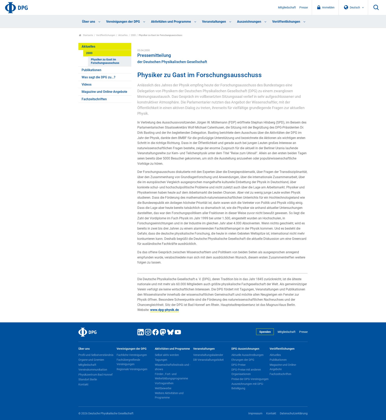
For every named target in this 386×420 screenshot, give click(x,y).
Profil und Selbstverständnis (95, 355)
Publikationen (91, 70)
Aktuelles (123, 35)
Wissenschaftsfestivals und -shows (172, 367)
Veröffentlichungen (286, 22)
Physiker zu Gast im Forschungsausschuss (105, 61)
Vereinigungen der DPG (123, 22)
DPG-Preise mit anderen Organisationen (246, 372)
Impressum (255, 413)
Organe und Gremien (91, 359)
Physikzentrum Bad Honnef (95, 374)
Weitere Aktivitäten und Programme (169, 395)
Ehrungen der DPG (242, 359)
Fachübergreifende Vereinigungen (128, 362)
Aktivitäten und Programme (171, 22)
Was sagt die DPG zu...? (98, 77)
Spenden (265, 332)
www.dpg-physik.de (164, 310)
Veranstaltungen (214, 22)
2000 (133, 35)
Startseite (87, 35)
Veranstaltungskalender (208, 355)
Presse (303, 7)
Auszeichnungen (249, 22)
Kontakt (83, 384)
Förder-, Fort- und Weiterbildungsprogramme (171, 376)
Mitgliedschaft (287, 7)
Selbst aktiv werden (167, 355)
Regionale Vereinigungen (132, 369)
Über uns (88, 22)
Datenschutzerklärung (294, 413)
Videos (86, 84)
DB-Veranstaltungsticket (208, 359)
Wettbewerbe (163, 388)
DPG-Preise (238, 364)
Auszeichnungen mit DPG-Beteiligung (247, 386)
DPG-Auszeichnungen (245, 349)
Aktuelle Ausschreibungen (247, 355)
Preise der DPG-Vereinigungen (250, 379)
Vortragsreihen (164, 383)
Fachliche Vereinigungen (132, 355)
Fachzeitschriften (94, 99)
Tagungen (161, 359)
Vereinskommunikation (92, 369)
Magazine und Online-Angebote (104, 92)
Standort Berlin (87, 379)
